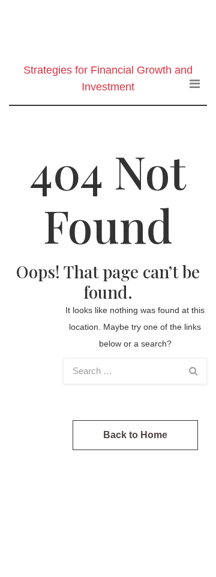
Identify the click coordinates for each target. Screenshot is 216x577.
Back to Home (135, 435)
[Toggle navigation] (194, 83)
